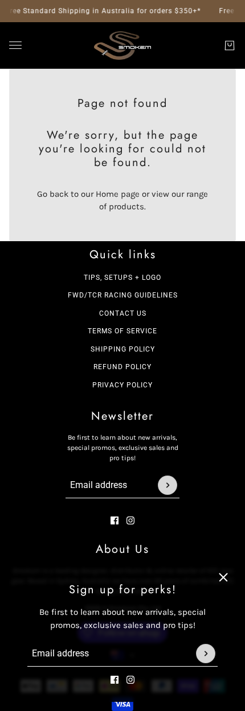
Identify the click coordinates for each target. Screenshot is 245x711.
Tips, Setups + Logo (122, 278)
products (126, 206)
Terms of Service (122, 331)
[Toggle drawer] (15, 45)
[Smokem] (122, 45)
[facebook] (114, 679)
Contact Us (122, 313)
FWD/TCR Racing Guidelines (123, 295)
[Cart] (229, 45)
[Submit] (205, 653)
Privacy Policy (122, 385)
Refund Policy (122, 367)
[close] (223, 577)
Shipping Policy (123, 349)
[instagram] (130, 679)
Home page (118, 194)
